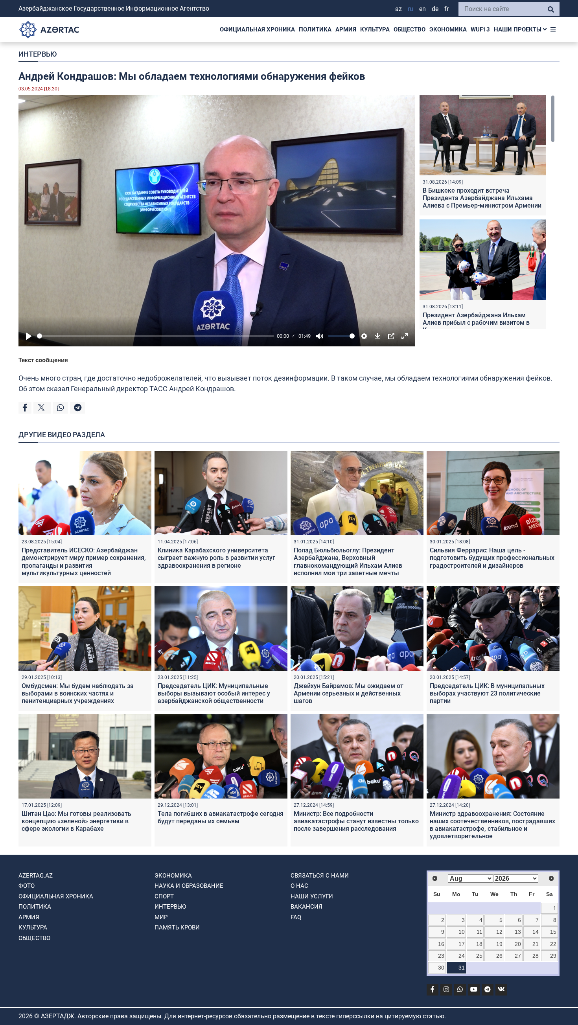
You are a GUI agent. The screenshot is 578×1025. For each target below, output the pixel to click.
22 (553, 944)
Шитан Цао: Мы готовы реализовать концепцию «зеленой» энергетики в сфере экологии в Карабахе (76, 821)
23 (441, 956)
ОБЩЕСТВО (409, 29)
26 (499, 956)
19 (499, 944)
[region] (487, 212)
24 (461, 956)
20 (518, 944)
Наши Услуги (312, 896)
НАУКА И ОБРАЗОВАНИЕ (189, 885)
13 (518, 932)
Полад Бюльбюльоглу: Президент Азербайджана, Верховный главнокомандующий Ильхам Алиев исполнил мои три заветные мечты (348, 562)
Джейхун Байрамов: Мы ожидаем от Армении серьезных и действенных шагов (348, 693)
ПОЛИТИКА (315, 29)
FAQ (296, 917)
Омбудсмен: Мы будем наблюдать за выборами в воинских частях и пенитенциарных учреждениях (78, 693)
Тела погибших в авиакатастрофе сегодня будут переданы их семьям (220, 817)
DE (435, 9)
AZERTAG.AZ (35, 875)
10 (461, 932)
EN (422, 9)
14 (535, 932)
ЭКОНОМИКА (448, 29)
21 (535, 944)
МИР (161, 917)
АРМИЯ (345, 29)
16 (441, 944)
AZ (398, 9)
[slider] (155, 336)
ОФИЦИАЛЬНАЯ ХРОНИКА (257, 29)
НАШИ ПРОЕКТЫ (518, 29)
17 (461, 944)
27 (518, 956)
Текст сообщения (43, 360)
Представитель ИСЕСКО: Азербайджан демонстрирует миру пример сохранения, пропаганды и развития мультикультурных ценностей (84, 562)
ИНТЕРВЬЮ (37, 54)
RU (410, 9)
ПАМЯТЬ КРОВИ (177, 927)
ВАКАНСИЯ (306, 906)
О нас (299, 885)
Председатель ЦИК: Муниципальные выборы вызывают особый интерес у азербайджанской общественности (214, 693)
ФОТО (26, 885)
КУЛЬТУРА (375, 29)
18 (479, 944)
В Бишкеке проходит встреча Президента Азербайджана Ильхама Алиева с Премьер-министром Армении (482, 198)
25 (479, 956)
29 (553, 956)
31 (461, 967)
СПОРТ (164, 896)
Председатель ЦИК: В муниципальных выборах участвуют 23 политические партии (487, 693)
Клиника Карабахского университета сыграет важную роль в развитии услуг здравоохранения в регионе (216, 558)
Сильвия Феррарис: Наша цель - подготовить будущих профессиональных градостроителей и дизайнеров (492, 558)
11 (479, 932)
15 (553, 932)
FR (446, 9)
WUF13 (480, 29)
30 (441, 967)
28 (535, 956)
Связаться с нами (320, 875)
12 (499, 932)
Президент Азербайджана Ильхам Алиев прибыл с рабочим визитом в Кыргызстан (476, 322)
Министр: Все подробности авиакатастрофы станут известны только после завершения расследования (356, 821)
